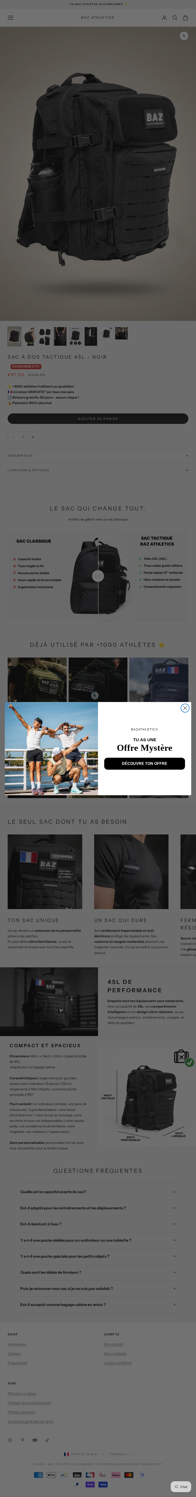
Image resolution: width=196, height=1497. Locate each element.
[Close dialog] (185, 708)
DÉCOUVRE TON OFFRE (144, 764)
